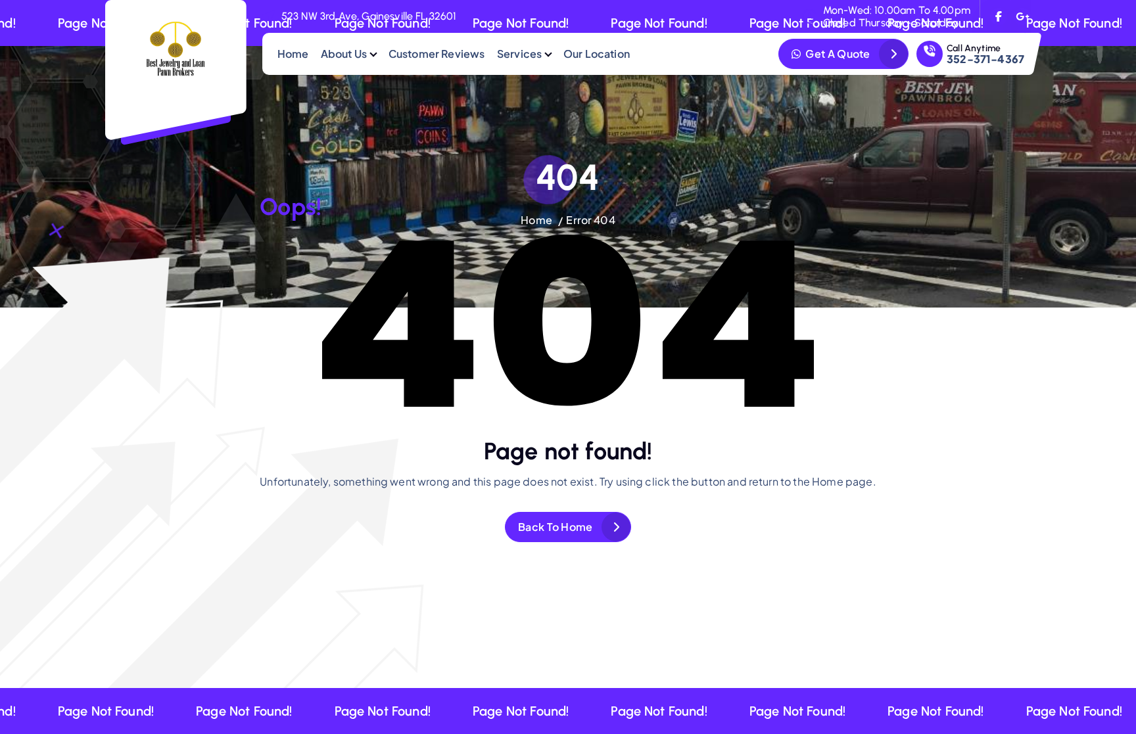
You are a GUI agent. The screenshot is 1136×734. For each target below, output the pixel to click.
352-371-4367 (985, 59)
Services (519, 53)
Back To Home (555, 527)
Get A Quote (836, 53)
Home (293, 53)
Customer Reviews (437, 53)
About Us (344, 53)
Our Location (596, 53)
